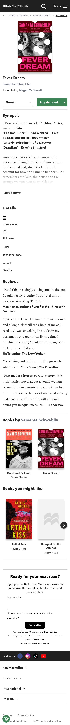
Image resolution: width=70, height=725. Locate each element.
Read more (13, 192)
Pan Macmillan (13, 668)
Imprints (9, 699)
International (12, 688)
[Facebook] (20, 656)
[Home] (15, 6)
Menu (57, 5)
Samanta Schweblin (42, 15)
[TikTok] (35, 656)
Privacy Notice (25, 715)
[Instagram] (27, 656)
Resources (10, 678)
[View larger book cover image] (35, 46)
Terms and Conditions (15, 721)
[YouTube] (43, 656)
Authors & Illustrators (18, 15)
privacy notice (22, 636)
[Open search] (43, 6)
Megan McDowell (30, 90)
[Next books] (63, 525)
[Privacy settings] (6, 719)
